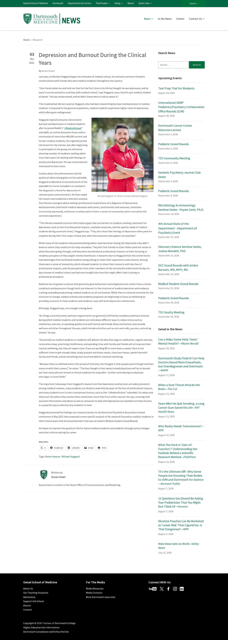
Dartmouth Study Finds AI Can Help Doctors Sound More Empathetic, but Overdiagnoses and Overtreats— (181, 364)
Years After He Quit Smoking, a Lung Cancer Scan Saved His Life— (181, 407)
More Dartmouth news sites (100, 597)
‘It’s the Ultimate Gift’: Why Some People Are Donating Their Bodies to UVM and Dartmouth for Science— (180, 478)
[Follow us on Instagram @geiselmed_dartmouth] (176, 588)
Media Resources (94, 588)
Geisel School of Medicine (35, 3)
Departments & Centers (79, 3)
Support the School (33, 601)
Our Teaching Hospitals (35, 592)
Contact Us (195, 18)
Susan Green (48, 70)
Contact (27, 609)
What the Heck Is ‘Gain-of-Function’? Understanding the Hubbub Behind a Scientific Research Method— (177, 451)
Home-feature (52, 456)
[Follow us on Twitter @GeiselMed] (163, 588)
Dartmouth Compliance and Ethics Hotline (46, 631)
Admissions (29, 597)
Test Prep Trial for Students (176, 88)
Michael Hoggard (71, 456)
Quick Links (144, 3)
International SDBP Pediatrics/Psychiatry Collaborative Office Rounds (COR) (181, 107)
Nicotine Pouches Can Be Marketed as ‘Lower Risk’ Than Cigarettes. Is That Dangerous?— (181, 525)
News (147, 18)
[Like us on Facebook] (169, 588)
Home (26, 39)
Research (37, 39)
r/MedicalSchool (72, 128)
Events (180, 18)
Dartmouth (58, 3)
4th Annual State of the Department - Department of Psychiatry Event (177, 228)
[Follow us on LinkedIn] (183, 588)
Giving (117, 3)
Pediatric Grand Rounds (173, 144)
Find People (101, 3)
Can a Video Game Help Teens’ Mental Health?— (178, 341)
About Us (28, 588)
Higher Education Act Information (41, 627)
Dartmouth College (65, 623)
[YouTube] (153, 588)
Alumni (130, 3)
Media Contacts (94, 592)
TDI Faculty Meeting (171, 312)
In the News (165, 18)
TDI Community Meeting (174, 158)
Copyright (28, 623)
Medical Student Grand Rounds (178, 284)
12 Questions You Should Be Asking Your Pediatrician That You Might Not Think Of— (180, 502)
